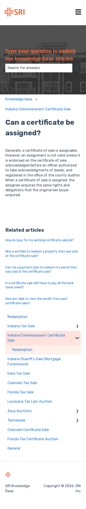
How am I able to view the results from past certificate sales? (36, 301)
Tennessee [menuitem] (16, 420)
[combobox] (38, 68)
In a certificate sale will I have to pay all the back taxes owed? (39, 285)
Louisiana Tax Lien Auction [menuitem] (29, 401)
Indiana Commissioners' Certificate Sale (38, 109)
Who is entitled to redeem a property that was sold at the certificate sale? (41, 254)
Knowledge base (18, 99)
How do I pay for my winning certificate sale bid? (39, 240)
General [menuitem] (13, 448)
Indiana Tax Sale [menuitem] (21, 326)
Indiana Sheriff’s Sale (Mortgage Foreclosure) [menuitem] (34, 361)
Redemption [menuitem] (17, 317)
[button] (77, 326)
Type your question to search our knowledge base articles (40, 55)
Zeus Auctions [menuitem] (19, 411)
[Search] (76, 68)
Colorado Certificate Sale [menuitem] (28, 430)
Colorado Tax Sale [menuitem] (22, 383)
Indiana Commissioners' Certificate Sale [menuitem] (36, 337)
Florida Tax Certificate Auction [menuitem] (32, 439)
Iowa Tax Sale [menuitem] (18, 373)
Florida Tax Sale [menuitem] (20, 392)
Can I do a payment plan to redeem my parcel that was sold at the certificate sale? (41, 270)
